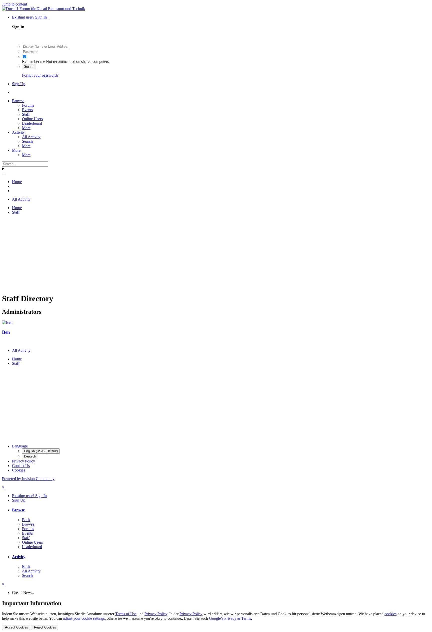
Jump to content (14, 4)
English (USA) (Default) (41, 451)
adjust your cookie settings (84, 618)
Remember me (33, 61)
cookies (390, 614)
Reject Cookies (44, 627)
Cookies (18, 470)
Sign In (29, 66)
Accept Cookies (16, 627)
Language (20, 446)
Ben (6, 332)
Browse (18, 101)
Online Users (32, 119)
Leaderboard (32, 123)
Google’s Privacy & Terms (230, 618)
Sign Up (18, 84)
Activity (18, 132)
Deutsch (30, 456)
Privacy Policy (23, 461)
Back (26, 520)
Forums (28, 105)
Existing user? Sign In (30, 17)
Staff (26, 114)
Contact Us (21, 465)
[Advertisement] (152, 254)
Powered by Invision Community (28, 479)
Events (27, 110)
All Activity (31, 137)
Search (27, 141)
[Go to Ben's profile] (7, 322)
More (26, 128)
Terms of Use (125, 614)
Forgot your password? (40, 75)
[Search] (4, 174)
